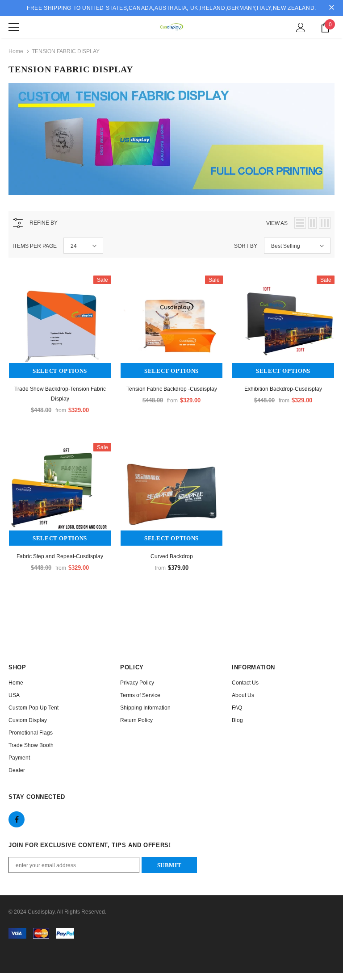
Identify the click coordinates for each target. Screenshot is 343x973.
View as (277, 223)
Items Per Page (35, 246)
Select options (60, 370)
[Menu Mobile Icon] (13, 27)
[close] (331, 8)
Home (15, 51)
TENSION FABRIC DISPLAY (66, 51)
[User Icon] (300, 27)
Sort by (245, 246)
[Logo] (171, 27)
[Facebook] (16, 819)
